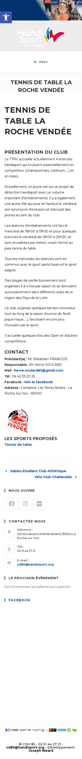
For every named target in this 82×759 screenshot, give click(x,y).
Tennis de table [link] (18, 445)
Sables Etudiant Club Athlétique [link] (38, 471)
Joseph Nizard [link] (41, 751)
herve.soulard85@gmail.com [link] (38, 370)
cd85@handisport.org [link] (35, 564)
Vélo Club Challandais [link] (53, 477)
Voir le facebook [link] (38, 382)
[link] (6, 17)
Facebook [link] (19, 600)
